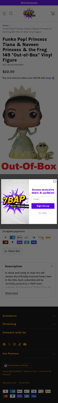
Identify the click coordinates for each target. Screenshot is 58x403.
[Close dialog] (54, 181)
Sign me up (43, 206)
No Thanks (43, 213)
